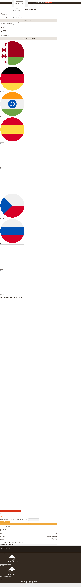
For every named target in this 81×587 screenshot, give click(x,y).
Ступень (4, 28)
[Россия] (28, 231)
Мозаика (4, 30)
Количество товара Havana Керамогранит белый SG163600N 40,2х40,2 (14, 519)
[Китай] (28, 180)
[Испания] (28, 129)
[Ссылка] (12, 575)
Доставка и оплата (6, 548)
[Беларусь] (28, 53)
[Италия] (28, 155)
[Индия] (28, 104)
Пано (4, 34)
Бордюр (4, 27)
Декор (4, 24)
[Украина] (28, 282)
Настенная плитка (6, 35)
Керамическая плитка (7, 23)
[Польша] (28, 206)
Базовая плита (5, 14)
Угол (4, 32)
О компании (5, 549)
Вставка (4, 26)
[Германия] (28, 79)
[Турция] (28, 256)
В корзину (5, 521)
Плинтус (4, 31)
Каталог (4, 547)
